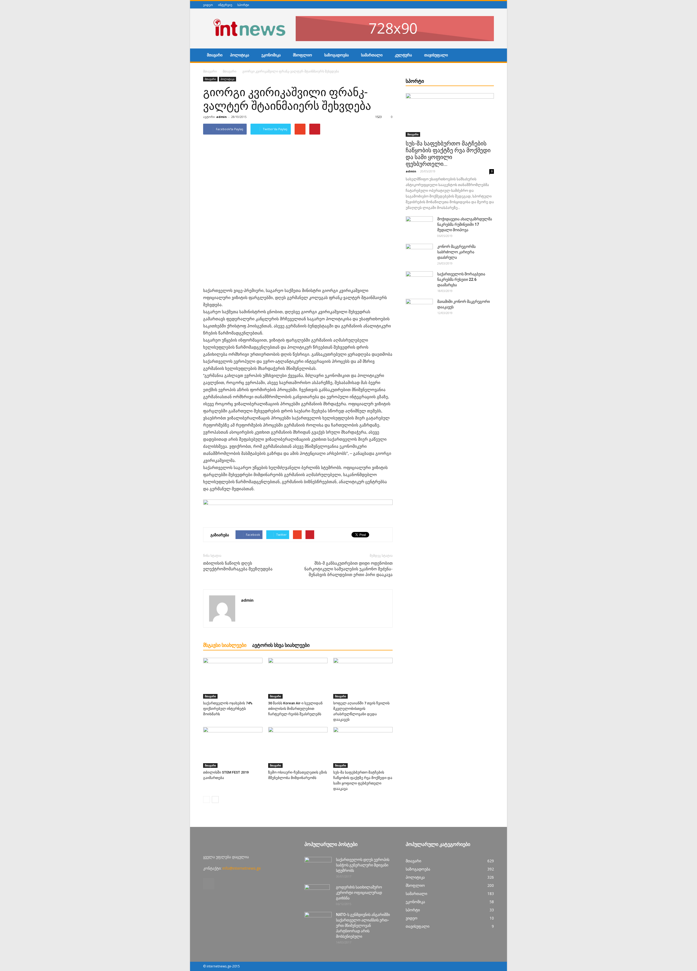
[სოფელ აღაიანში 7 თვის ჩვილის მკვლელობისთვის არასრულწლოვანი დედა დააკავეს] (363, 678)
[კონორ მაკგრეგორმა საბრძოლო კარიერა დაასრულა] (419, 253)
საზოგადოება (336, 55)
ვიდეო (208, 5)
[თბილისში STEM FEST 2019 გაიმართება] (232, 747)
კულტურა (403, 55)
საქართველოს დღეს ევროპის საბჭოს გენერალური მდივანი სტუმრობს (362, 865)
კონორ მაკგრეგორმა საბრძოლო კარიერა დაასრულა (456, 252)
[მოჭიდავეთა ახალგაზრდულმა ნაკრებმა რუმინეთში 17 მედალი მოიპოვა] (419, 225)
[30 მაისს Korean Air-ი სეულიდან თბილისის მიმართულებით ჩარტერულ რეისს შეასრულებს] (298, 678)
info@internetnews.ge (241, 868)
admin (221, 117)
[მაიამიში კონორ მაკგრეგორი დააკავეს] (419, 308)
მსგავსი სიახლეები (224, 645)
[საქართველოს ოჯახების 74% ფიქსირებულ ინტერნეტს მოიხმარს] (232, 678)
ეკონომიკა (271, 55)
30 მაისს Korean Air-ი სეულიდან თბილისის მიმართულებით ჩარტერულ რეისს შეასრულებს (295, 708)
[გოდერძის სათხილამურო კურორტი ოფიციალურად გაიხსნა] (317, 893)
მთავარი (214, 55)
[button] (487, 55)
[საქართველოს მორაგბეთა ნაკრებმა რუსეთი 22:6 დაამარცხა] (419, 280)
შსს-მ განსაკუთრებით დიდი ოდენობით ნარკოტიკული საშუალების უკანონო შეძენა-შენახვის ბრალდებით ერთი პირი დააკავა (348, 569)
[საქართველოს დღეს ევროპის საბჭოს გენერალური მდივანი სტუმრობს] (318, 866)
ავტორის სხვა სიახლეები (281, 645)
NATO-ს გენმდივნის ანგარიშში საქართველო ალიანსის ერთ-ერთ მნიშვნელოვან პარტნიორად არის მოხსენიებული (363, 925)
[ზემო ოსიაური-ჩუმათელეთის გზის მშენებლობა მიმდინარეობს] (298, 747)
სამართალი (372, 55)
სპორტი (243, 5)
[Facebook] (491, 4)
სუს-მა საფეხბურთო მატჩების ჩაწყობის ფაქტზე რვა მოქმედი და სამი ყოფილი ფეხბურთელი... (448, 153)
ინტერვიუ (225, 5)
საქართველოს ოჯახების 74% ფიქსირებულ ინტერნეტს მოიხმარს (227, 708)
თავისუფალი (436, 55)
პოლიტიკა (239, 55)
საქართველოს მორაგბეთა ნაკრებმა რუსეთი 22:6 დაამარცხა (461, 279)
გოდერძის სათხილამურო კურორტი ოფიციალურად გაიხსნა (359, 892)
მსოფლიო (302, 55)
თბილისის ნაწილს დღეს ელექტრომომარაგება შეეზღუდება (238, 566)
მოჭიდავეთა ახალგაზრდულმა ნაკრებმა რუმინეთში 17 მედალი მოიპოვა (464, 224)
